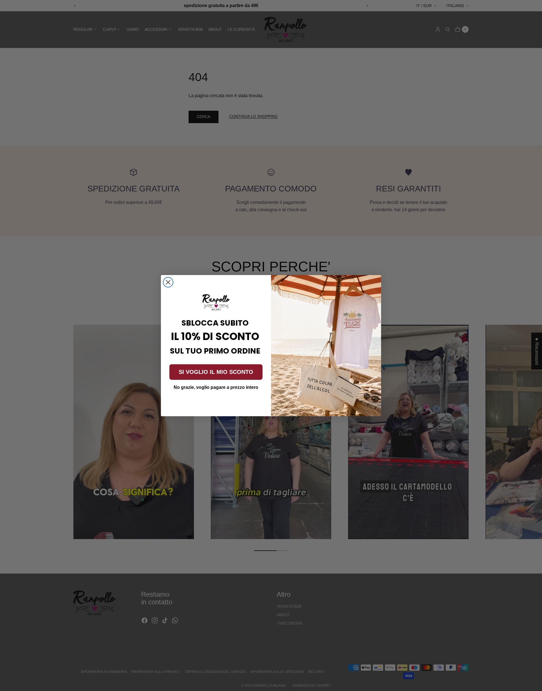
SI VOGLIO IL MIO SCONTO (216, 372)
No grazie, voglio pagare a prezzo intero (216, 387)
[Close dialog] (168, 282)
